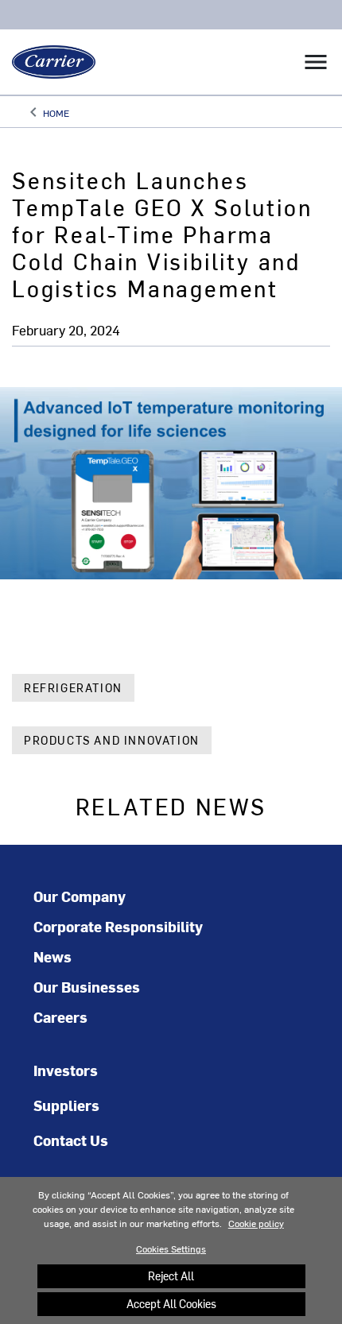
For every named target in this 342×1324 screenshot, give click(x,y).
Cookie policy (256, 1223)
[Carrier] (47, 62)
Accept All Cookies (171, 1303)
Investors (65, 1070)
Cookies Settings (171, 1248)
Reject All (171, 1275)
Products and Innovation (112, 740)
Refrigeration (73, 687)
